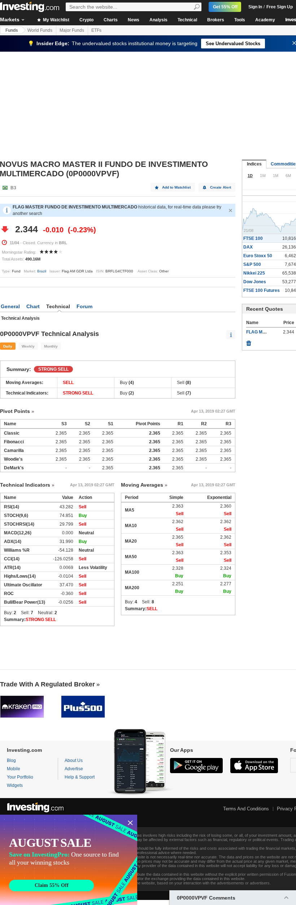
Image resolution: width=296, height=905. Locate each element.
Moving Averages (142, 485)
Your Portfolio (20, 777)
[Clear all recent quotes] (248, 341)
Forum (84, 306)
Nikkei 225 (254, 273)
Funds (11, 30)
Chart (33, 306)
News (133, 19)
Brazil (41, 271)
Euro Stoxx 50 (257, 255)
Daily (7, 346)
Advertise (74, 768)
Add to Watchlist (176, 187)
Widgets (15, 785)
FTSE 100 (253, 238)
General (10, 306)
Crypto (86, 19)
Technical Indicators (25, 485)
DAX (248, 247)
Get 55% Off (225, 6)
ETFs (96, 30)
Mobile (13, 768)
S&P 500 (252, 264)
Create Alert (220, 187)
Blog (11, 760)
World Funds (39, 30)
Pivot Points (15, 411)
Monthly (51, 346)
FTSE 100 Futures (261, 290)
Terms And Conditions (246, 808)
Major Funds (72, 30)
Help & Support (80, 777)
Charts (111, 19)
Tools (239, 19)
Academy (265, 19)
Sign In (255, 6)
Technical (187, 19)
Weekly (28, 346)
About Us (74, 760)
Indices (254, 164)
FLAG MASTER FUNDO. (270, 332)
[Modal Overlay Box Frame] (68, 860)
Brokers (215, 19)
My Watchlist (55, 19)
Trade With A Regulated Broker (47, 684)
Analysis (158, 19)
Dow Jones (254, 281)
